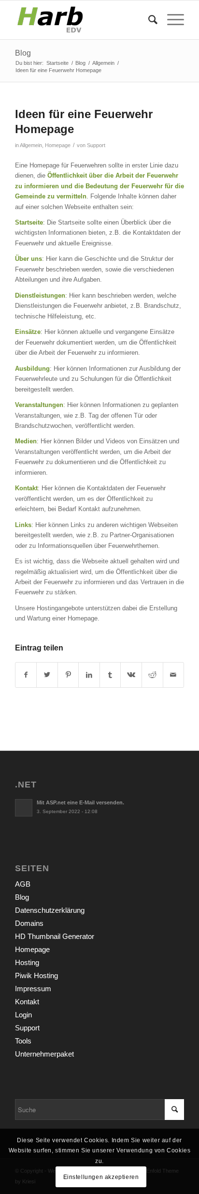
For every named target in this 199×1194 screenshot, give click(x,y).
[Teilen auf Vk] (131, 675)
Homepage (58, 145)
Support (96, 145)
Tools (23, 1041)
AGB (22, 884)
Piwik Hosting (36, 975)
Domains (29, 923)
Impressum (33, 988)
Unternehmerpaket (44, 1054)
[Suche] (148, 19)
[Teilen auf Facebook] (26, 675)
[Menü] (170, 19)
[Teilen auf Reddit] (152, 675)
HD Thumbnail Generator (54, 936)
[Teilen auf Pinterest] (68, 675)
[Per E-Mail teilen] (173, 675)
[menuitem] (148, 19)
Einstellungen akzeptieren (101, 1177)
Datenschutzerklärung (50, 910)
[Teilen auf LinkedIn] (89, 675)
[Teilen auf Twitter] (47, 675)
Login (23, 1015)
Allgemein (31, 145)
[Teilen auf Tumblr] (110, 675)
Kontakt (27, 1002)
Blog (23, 53)
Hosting (27, 962)
